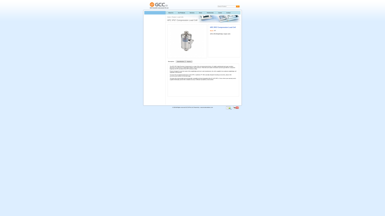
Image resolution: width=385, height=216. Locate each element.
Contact (228, 13)
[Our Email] (229, 109)
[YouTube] (236, 109)
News (200, 13)
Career (220, 13)
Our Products (181, 13)
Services (192, 13)
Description (170, 61)
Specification (180, 61)
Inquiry (189, 61)
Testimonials (210, 13)
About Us (171, 13)
